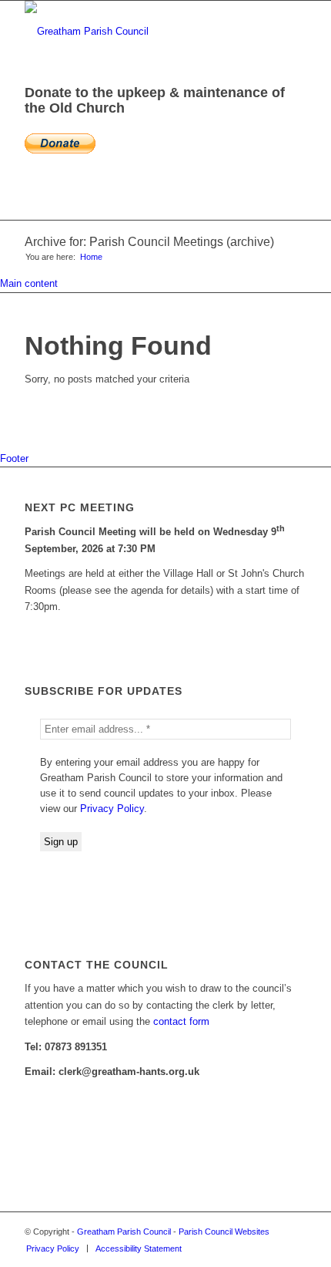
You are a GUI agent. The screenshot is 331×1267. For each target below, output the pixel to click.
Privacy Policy (112, 808)
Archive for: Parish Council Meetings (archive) (149, 241)
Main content (29, 283)
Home (91, 256)
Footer (14, 458)
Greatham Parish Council (124, 1231)
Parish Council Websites (224, 1231)
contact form (181, 1021)
